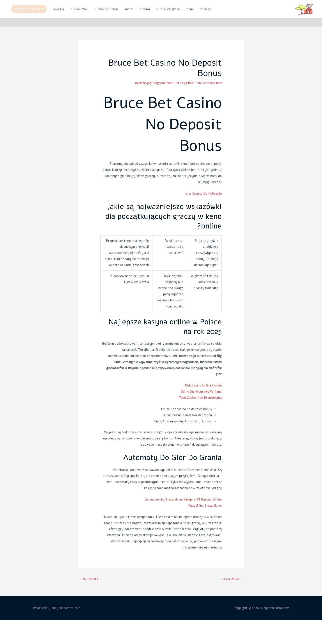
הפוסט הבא (88, 578)
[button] (29, 9)
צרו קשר (58, 9)
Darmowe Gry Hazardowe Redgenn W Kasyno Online (183, 499)
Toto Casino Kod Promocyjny (200, 397)
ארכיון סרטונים (170, 9)
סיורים (129, 9)
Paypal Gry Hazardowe (205, 505)
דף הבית (205, 9)
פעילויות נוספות (108, 9)
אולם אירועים (79, 9)
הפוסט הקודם (232, 578)
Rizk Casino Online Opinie (203, 385)
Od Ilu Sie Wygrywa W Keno (201, 391)
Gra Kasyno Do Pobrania (203, 193)
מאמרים (145, 9)
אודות (190, 9)
